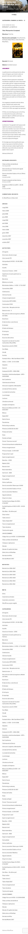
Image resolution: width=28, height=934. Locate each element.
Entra (3, 593)
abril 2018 (5, 223)
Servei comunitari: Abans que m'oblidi (12, 485)
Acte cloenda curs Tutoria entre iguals (12, 168)
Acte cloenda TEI (7, 258)
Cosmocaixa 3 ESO (7, 304)
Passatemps (5, 422)
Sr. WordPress (6, 198)
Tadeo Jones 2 (6, 517)
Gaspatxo (4, 365)
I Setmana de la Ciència (8, 382)
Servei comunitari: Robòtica (9, 491)
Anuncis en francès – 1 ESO (9, 271)
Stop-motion (5, 514)
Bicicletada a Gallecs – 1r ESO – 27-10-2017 (14, 285)
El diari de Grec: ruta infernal (10, 322)
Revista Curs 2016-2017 (8, 568)
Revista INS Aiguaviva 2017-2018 (11, 4)
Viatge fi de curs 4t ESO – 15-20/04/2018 (13, 536)
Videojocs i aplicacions (8, 543)
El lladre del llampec (7, 328)
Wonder (4, 546)
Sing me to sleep (7, 498)
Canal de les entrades (8, 597)
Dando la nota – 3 (7, 310)
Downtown (5, 319)
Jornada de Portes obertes (9, 389)
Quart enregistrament (8, 457)
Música (4, 413)
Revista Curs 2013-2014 (9, 577)
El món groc (5, 331)
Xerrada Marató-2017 (8, 558)
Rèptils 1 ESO (5, 463)
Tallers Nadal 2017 (7, 521)
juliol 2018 (5, 214)
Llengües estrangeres (8, 404)
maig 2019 (5, 207)
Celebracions (6, 291)
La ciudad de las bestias (8, 392)
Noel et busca (6, 419)
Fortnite (4, 355)
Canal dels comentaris (8, 600)
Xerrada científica (7, 555)
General (4, 368)
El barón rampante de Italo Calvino (11, 180)
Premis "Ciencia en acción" (9, 441)
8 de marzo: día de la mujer (9, 255)
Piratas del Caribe (7, 432)
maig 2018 (5, 220)
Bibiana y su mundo (7, 282)
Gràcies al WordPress (7, 930)
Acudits (4, 267)
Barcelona (5, 279)
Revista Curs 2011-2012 (8, 584)
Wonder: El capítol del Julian (10, 549)
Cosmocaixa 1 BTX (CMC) (9, 301)
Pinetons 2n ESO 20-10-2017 (10, 428)
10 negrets (5, 252)
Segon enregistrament (8, 476)
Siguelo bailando (6, 495)
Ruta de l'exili (6, 466)
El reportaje (5, 334)
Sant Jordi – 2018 (7, 473)
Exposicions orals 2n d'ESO (9, 346)
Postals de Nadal (6, 438)
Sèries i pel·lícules (7, 482)
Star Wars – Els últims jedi (9, 511)
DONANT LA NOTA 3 (9, 27)
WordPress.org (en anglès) (9, 603)
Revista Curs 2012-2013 (8, 581)
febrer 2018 (5, 229)
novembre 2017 (6, 239)
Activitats (5, 264)
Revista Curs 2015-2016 (9, 571)
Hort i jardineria (6, 379)
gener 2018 (5, 233)
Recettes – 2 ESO (7, 460)
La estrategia (6, 395)
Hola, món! (15, 198)
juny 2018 (5, 217)
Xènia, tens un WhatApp (8, 552)
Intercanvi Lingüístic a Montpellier (11, 385)
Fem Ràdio (5, 349)
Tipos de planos (6, 527)
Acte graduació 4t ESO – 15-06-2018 (12, 261)
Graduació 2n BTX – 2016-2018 (10, 371)
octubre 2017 (6, 242)
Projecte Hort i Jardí (7, 454)
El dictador (5, 325)
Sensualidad (5, 479)
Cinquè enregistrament (8, 298)
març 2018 (5, 226)
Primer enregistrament (8, 447)
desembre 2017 (6, 236)
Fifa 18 (4, 352)
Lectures (4, 398)
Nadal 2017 (5, 416)
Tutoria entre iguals (7, 530)
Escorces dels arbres (8, 337)
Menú (14, 14)
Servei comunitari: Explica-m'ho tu (11, 488)
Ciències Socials (6, 295)
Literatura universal (7, 401)
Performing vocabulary (8, 425)
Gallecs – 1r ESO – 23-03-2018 (10, 361)
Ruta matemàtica (7, 469)
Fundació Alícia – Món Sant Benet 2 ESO (13, 358)
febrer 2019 (5, 210)
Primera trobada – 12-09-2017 (10, 450)
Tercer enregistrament (8, 524)
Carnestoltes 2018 (7, 288)
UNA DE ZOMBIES (7, 533)
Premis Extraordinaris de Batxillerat (12, 444)
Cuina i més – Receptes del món (11, 307)
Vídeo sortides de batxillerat (10, 164)
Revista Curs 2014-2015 (9, 574)
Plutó (3, 435)
